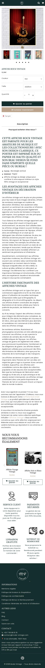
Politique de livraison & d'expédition (16, 592)
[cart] (43, 3)
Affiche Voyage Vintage (12, 470)
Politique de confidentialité (13, 596)
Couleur (5, 78)
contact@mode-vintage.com (16, 635)
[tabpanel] (6, 55)
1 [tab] (16, 62)
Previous (4, 28)
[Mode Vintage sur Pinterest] (22, 659)
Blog (3, 616)
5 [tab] (29, 62)
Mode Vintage (16, 664)
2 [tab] (19, 62)
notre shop (27, 645)
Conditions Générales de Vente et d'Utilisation (21, 603)
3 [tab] (22, 62)
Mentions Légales (9, 589)
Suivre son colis (8, 624)
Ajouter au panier (34, 482)
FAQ (3, 612)
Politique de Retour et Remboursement (18, 600)
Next (40, 28)
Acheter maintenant (24, 110)
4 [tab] (25, 62)
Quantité (5, 94)
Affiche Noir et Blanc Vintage (33, 472)
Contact (5, 620)
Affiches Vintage (16, 418)
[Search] (39, 3)
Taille (4, 86)
